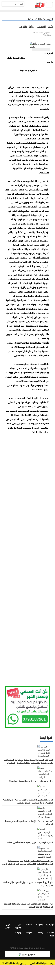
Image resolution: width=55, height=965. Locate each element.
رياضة (40, 932)
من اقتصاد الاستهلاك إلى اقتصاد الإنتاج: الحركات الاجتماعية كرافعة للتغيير (28, 905)
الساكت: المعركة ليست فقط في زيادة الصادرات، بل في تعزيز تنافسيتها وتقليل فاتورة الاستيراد (28, 761)
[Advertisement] (27, 554)
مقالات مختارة (35, 18)
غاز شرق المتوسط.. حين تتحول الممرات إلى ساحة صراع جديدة (28, 883)
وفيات (18, 932)
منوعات (28, 932)
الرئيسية (48, 18)
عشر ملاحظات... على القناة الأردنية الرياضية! (31, 780)
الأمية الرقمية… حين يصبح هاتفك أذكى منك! (30, 842)
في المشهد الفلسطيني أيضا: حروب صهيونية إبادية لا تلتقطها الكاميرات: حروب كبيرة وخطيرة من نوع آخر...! (27, 863)
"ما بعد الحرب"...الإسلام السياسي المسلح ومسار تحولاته (28, 822)
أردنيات (39, 924)
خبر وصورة (18, 925)
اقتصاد (29, 924)
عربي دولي (8, 925)
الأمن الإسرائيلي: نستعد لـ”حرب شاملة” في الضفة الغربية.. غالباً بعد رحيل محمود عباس (28, 801)
